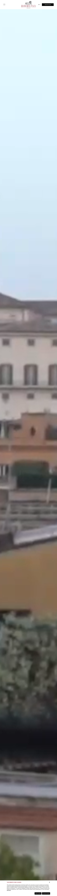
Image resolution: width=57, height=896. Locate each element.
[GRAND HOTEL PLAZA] (28, 4)
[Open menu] (4, 4)
